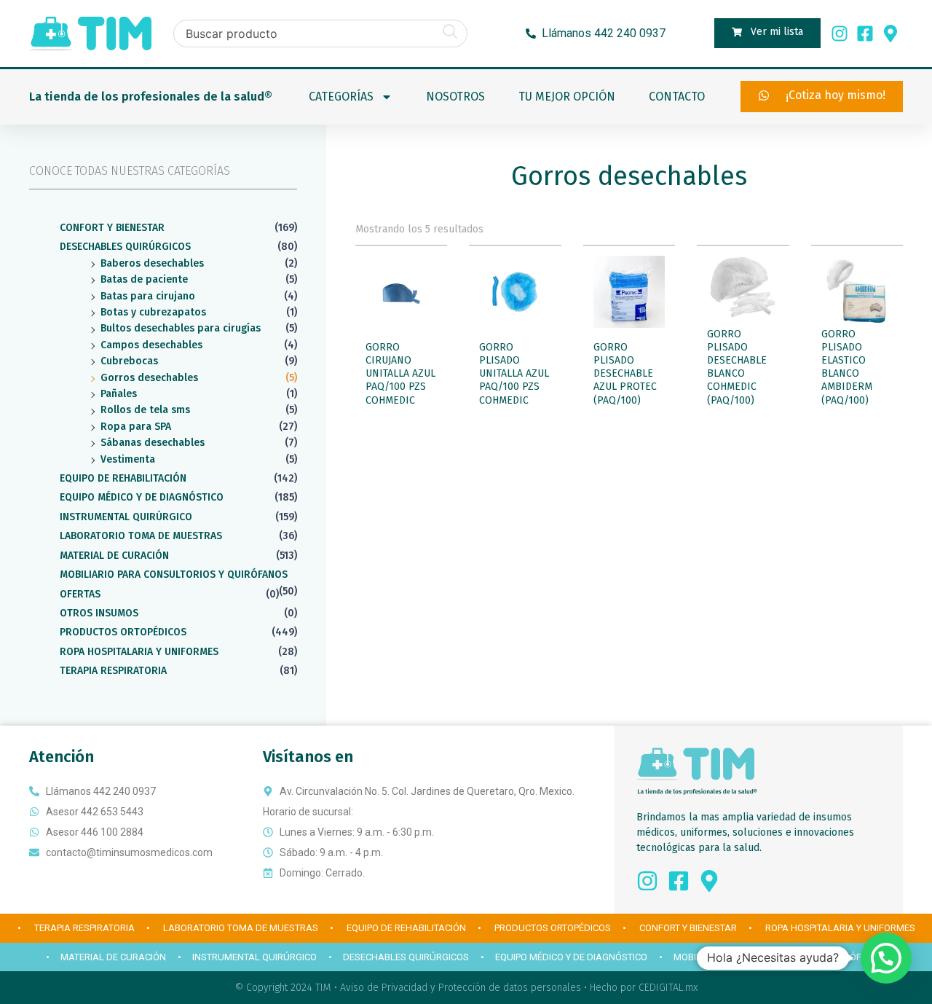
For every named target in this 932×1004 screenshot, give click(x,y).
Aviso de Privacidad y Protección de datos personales (460, 987)
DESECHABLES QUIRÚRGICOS (125, 246)
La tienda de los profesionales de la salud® (150, 96)
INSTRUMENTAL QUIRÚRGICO (126, 517)
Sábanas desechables (152, 442)
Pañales (118, 394)
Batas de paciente (144, 279)
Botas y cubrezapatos (153, 312)
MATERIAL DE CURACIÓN (114, 555)
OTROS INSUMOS (99, 613)
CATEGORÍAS (341, 96)
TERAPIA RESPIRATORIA (113, 670)
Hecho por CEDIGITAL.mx (644, 987)
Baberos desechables (152, 263)
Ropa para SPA (135, 426)
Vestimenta (127, 459)
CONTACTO (677, 96)
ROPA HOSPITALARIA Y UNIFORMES (139, 652)
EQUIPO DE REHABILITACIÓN (123, 478)
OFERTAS (80, 594)
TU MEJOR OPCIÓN (566, 96)
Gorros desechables (149, 378)
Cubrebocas (129, 361)
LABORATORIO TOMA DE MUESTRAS (141, 536)
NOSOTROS (455, 96)
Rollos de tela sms (145, 410)
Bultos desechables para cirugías (180, 328)
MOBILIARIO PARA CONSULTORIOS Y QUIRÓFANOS (174, 574)
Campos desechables (151, 345)
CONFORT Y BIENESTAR (112, 227)
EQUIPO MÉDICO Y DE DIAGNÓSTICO (142, 497)
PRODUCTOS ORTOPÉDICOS (123, 632)
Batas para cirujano (147, 296)
